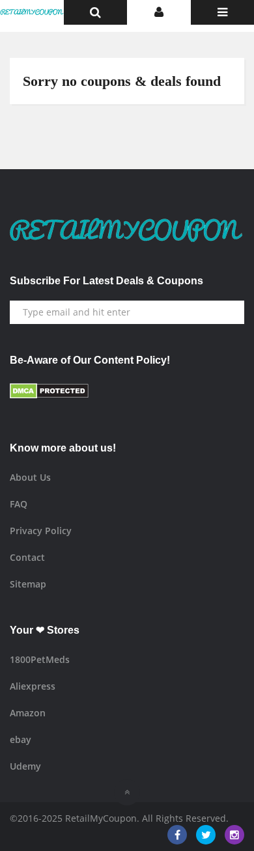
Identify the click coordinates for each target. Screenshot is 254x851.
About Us (30, 477)
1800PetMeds (40, 659)
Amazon (28, 713)
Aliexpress (32, 686)
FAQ (18, 504)
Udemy (25, 766)
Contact (27, 557)
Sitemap (28, 584)
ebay (20, 739)
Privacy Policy (41, 530)
